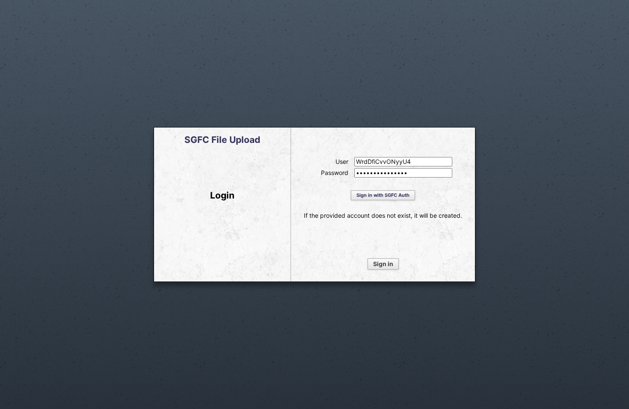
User (341, 161)
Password (334, 172)
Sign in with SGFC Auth (382, 195)
